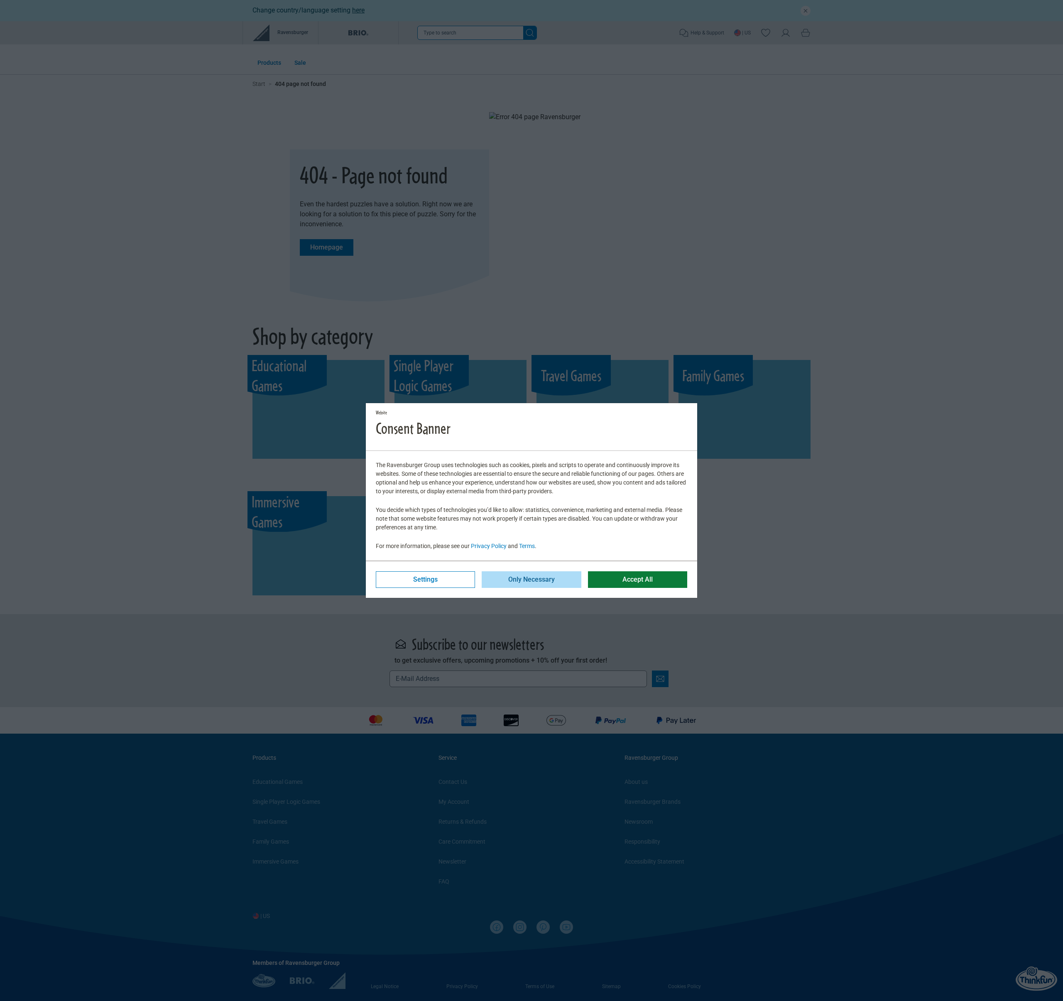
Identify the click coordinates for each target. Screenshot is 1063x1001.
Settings (425, 579)
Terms (527, 546)
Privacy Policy (489, 546)
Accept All (637, 579)
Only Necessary (531, 579)
